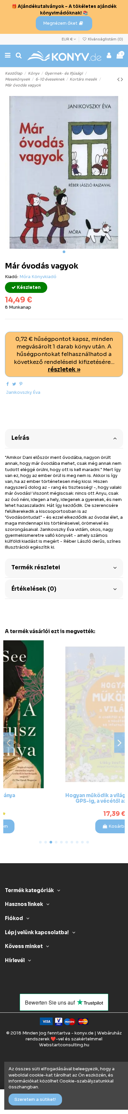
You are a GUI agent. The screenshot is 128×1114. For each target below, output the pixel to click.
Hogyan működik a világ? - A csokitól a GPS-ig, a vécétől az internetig (64, 798)
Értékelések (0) (33, 588)
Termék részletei (35, 567)
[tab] (64, 437)
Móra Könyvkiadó (37, 276)
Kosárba (67, 826)
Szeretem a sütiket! (35, 1099)
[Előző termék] (119, 79)
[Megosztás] (7, 384)
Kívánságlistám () (105, 39)
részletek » (64, 369)
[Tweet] (14, 384)
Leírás (20, 438)
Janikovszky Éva (23, 392)
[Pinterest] (20, 384)
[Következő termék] (122, 79)
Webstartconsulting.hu (64, 1045)
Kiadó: (11, 276)
